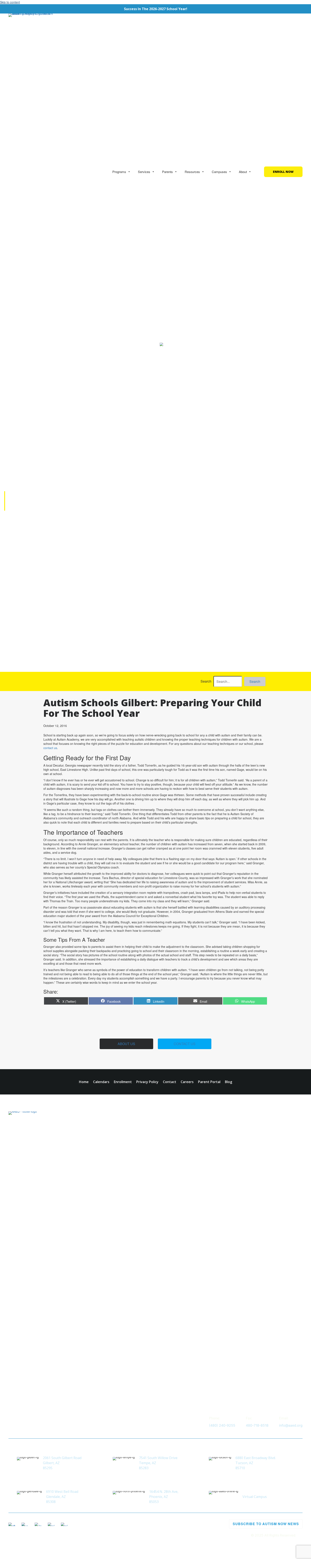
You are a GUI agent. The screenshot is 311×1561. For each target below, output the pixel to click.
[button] (255, 681)
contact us (50, 748)
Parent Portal (209, 1081)
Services (144, 171)
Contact (169, 1081)
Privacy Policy (147, 1081)
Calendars (101, 1081)
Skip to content (10, 2)
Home (84, 1081)
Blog (228, 1081)
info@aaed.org (291, 1425)
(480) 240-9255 (222, 1425)
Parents (167, 171)
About (243, 171)
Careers (187, 1081)
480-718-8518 (257, 1425)
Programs (119, 171)
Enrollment (123, 1081)
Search (206, 681)
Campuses (219, 171)
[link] (59, 1458)
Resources (192, 171)
